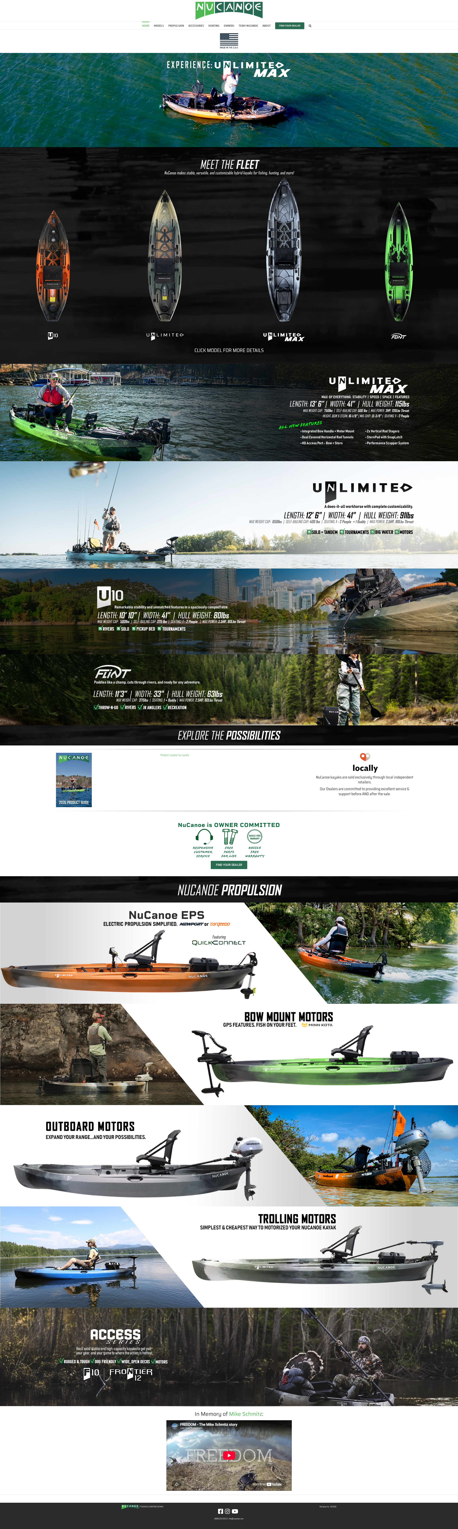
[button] (310, 25)
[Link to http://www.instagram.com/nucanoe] (227, 1511)
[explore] (229, 730)
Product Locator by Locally (174, 755)
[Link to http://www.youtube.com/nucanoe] (235, 1511)
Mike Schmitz (245, 1414)
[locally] (364, 754)
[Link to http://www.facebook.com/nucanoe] (220, 1511)
